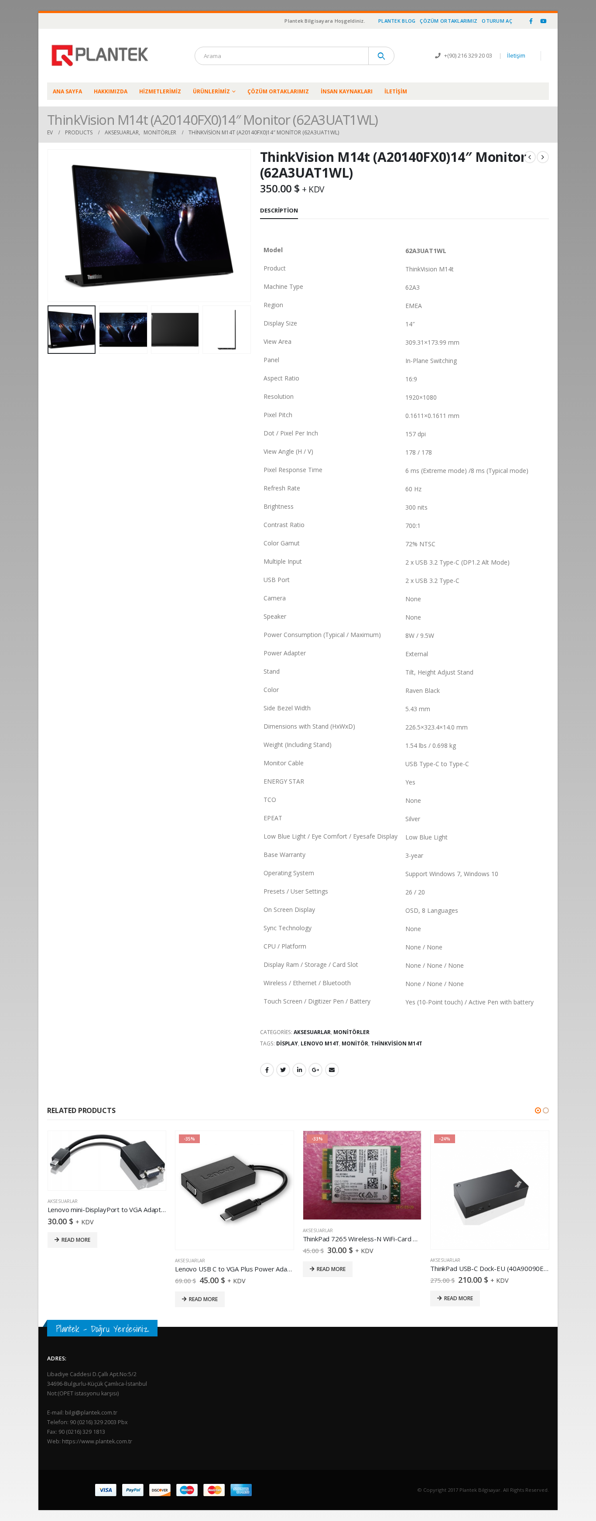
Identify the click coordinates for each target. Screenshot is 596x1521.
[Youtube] (543, 21)
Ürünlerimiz (211, 91)
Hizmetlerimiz (160, 91)
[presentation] (49, 225)
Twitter (283, 1070)
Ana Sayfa (67, 91)
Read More (76, 1240)
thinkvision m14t (396, 1043)
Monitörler (351, 1032)
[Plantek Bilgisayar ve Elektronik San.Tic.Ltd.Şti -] (101, 56)
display (287, 1043)
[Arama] (381, 56)
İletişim (516, 55)
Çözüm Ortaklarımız (448, 20)
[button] (538, 1110)
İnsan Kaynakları (347, 91)
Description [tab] (279, 210)
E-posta (332, 1070)
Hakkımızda (110, 91)
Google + (315, 1070)
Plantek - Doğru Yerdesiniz (102, 1329)
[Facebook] (531, 21)
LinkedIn (299, 1070)
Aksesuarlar (312, 1032)
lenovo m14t (320, 1043)
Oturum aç (497, 20)
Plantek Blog (396, 20)
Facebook (267, 1070)
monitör (355, 1043)
